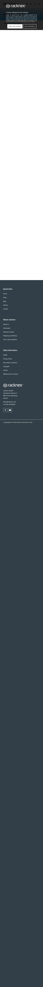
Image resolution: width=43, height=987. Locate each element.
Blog (4, 301)
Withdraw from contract (10, 374)
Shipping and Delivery (10, 336)
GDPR (5, 355)
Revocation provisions (10, 362)
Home (5, 293)
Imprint (5, 370)
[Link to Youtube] (10, 410)
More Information (30, 26)
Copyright (6, 366)
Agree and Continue (15, 26)
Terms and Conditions (10, 339)
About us (6, 324)
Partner (5, 305)
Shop (4, 297)
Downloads (6, 328)
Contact (5, 309)
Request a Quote (8, 332)
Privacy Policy (7, 359)
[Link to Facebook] (5, 410)
